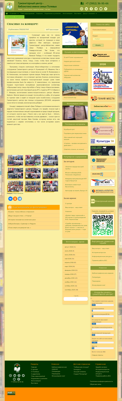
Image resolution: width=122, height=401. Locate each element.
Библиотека (103, 106)
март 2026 (68, 266)
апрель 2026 (69, 262)
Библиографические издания (102, 273)
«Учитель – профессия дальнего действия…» (75, 144)
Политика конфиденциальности (101, 381)
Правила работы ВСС (99, 260)
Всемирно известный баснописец (73, 186)
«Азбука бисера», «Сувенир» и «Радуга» (22, 224)
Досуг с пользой (88, 14)
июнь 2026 (68, 255)
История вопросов (99, 252)
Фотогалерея (67, 13)
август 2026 (69, 247)
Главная (7, 13)
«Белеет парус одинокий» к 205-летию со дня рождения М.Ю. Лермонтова (75, 217)
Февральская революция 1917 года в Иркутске (76, 180)
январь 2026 (69, 274)
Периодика (96, 281)
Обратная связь (95, 384)
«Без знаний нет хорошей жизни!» (73, 138)
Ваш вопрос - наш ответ (73, 207)
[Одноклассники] (15, 199)
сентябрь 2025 (70, 290)
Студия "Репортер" (80, 374)
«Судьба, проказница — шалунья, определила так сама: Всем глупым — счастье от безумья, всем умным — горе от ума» (76, 227)
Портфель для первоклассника (75, 46)
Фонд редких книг (98, 285)
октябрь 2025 (69, 286)
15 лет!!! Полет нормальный (73, 57)
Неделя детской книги (72, 61)
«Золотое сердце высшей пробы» (74, 168)
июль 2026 (68, 251)
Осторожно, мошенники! (14, 17)
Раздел (95, 36)
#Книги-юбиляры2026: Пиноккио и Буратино (73, 174)
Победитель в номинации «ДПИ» (73, 70)
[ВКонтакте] (10, 199)
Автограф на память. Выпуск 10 (76, 190)
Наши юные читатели (71, 65)
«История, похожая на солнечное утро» (22, 220)
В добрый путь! (69, 129)
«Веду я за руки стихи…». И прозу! (19, 216)
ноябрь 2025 (69, 282)
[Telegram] (20, 199)
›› (76, 299)
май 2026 (68, 258)
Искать (98, 45)
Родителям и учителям (53, 13)
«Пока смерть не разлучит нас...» (19, 227)
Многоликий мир (70, 97)
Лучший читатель (80, 371)
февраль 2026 (70, 270)
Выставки (77, 13)
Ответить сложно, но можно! (74, 149)
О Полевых (35, 371)
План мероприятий (27, 13)
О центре (12, 14)
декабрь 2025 (69, 278)
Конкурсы (77, 369)
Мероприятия (18, 193)
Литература (96, 277)
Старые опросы (97, 355)
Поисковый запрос (99, 29)
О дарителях (35, 374)
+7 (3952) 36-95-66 (97, 3)
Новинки (39, 13)
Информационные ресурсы (102, 256)
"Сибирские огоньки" (81, 367)
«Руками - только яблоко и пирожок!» (21, 212)
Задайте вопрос (101, 367)
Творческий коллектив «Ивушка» (72, 76)
